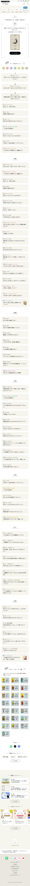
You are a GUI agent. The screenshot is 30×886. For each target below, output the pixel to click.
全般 (27, 68)
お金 (19, 68)
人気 (3, 68)
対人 (23, 68)
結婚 (11, 68)
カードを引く (15, 53)
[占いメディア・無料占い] (5, 4)
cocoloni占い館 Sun (7, 850)
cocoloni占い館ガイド (15, 862)
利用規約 (15, 864)
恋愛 (7, 68)
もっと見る (15, 761)
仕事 (15, 68)
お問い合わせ (15, 870)
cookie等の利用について (15, 875)
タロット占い (22, 850)
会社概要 (15, 873)
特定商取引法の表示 (15, 866)
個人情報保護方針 (15, 868)
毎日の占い (15, 850)
